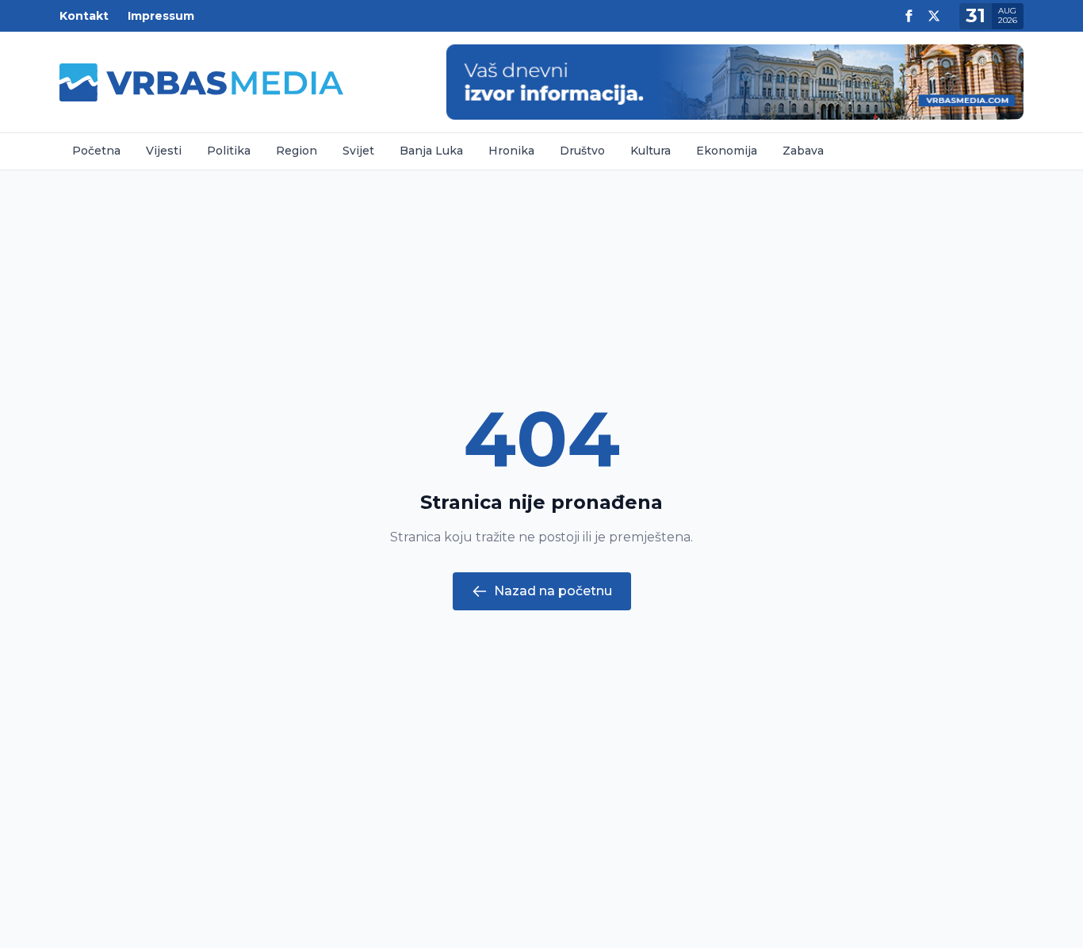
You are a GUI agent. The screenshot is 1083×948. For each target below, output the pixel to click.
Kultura (650, 150)
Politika (229, 150)
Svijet (358, 150)
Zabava (803, 150)
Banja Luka (431, 150)
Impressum (161, 16)
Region (296, 150)
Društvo (582, 150)
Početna (96, 150)
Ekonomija (726, 150)
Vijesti (164, 150)
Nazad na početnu (553, 590)
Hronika (511, 150)
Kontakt (84, 16)
